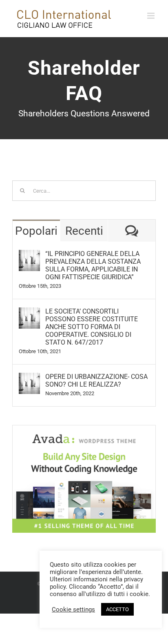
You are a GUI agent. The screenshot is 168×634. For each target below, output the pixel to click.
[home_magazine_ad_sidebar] (84, 428)
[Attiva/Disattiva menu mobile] (151, 15)
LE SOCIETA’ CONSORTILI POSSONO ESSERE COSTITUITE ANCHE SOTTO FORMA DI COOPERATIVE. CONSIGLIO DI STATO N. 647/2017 (91, 326)
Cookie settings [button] (73, 609)
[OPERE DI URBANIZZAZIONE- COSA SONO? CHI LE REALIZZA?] (29, 378)
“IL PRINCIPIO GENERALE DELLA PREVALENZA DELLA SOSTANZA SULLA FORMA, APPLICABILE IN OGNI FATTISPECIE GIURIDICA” (93, 265)
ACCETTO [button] (117, 609)
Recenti (84, 231)
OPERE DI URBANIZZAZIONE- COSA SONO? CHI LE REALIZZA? (96, 380)
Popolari (36, 231)
